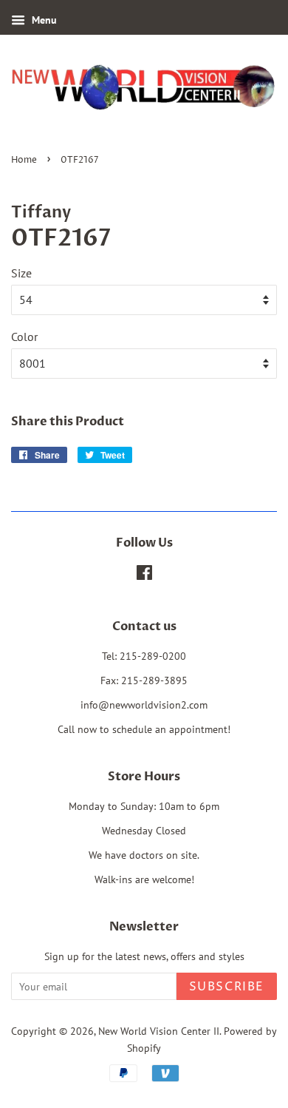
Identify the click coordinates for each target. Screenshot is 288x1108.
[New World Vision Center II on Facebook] (144, 575)
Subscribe (226, 987)
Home (24, 160)
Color (24, 336)
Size (21, 273)
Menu (43, 20)
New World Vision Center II (158, 1031)
